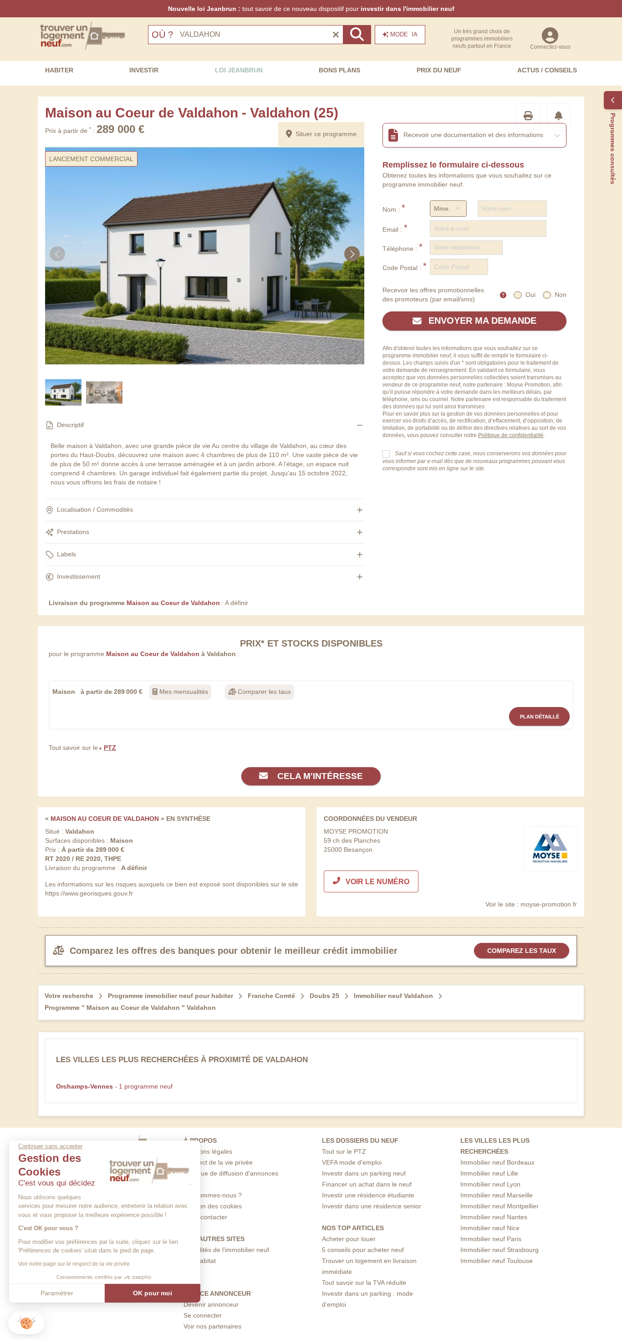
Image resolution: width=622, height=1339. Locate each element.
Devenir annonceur (211, 1304)
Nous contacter (205, 1217)
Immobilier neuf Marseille (496, 1195)
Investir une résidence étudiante (368, 1195)
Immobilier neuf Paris (490, 1238)
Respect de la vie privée (218, 1162)
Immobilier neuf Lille (489, 1173)
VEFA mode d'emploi (352, 1162)
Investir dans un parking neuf (364, 1173)
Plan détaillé (539, 716)
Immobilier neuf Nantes (493, 1217)
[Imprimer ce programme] (528, 117)
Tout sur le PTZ (344, 1151)
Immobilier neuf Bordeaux (497, 1162)
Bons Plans (339, 70)
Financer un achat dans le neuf (367, 1184)
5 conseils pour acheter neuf (363, 1249)
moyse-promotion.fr (548, 904)
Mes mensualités (183, 691)
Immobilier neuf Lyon (490, 1184)
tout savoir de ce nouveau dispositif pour (311, 8)
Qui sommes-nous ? (213, 1195)
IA (404, 34)
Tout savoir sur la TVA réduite (364, 1282)
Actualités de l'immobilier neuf (226, 1249)
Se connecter (203, 1315)
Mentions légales (208, 1151)
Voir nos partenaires (212, 1326)
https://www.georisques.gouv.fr (89, 893)
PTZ (110, 747)
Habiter (59, 70)
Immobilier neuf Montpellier (499, 1206)
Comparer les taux (263, 691)
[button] (26, 1322)
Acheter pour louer (349, 1238)
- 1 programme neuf (114, 1086)
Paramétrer (57, 1293)
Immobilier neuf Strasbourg (499, 1249)
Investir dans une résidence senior (371, 1206)
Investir (143, 70)
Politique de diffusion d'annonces (231, 1173)
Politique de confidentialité (511, 435)
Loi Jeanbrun (239, 70)
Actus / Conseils (547, 70)
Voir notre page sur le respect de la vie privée (74, 1264)
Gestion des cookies (213, 1206)
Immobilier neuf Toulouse (496, 1260)
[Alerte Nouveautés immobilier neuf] (558, 117)
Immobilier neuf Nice (490, 1228)
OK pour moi (152, 1293)
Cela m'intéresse (319, 776)
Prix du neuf (439, 70)
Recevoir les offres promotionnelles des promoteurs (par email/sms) (433, 294)
